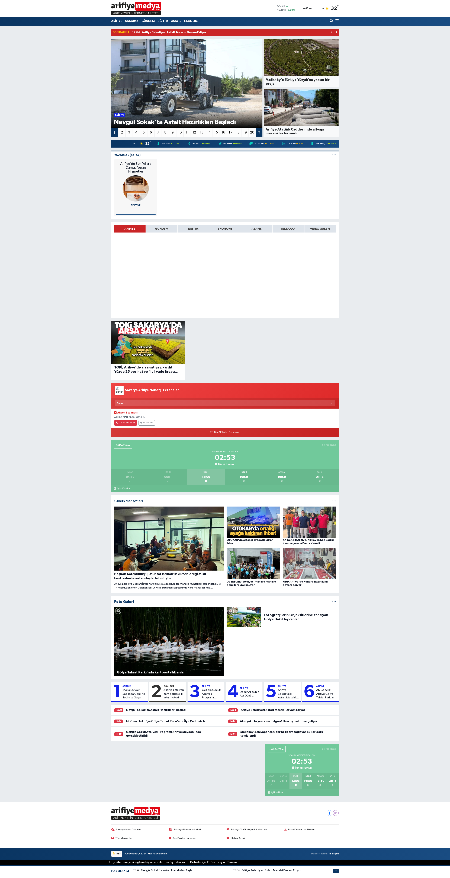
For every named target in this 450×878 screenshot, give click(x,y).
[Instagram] (336, 813)
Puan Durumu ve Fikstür (301, 829)
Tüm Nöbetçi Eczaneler (226, 432)
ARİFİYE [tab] (129, 228)
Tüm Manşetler (124, 838)
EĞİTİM (163, 21)
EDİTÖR (136, 205)
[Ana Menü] (336, 21)
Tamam (232, 862)
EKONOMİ (191, 21)
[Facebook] (329, 813)
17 (230, 132)
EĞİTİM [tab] (193, 228)
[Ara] (332, 21)
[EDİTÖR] (136, 188)
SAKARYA (132, 21)
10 (180, 132)
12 (194, 132)
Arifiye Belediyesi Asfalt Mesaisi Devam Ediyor (287, 694)
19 (245, 132)
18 (238, 132)
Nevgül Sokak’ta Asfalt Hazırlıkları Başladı (156, 709)
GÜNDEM (148, 21)
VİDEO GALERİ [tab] (320, 228)
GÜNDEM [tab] (161, 228)
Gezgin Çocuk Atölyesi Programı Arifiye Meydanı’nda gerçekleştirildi (212, 694)
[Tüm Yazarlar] (334, 155)
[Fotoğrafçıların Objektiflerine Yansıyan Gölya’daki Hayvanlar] (244, 617)
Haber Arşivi (238, 838)
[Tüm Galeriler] (334, 601)
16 (223, 132)
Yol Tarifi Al (148, 423)
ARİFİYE (116, 21)
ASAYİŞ (176, 21)
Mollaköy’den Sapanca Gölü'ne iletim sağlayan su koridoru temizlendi (134, 694)
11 (187, 132)
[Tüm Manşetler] (334, 501)
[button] (331, 32)
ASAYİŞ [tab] (257, 228)
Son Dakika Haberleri (184, 838)
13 (201, 132)
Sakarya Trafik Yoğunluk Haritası (249, 829)
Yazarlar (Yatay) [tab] (127, 155)
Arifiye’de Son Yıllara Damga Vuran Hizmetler (135, 167)
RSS (118, 853)
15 (216, 132)
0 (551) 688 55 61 (127, 423)
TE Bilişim (334, 853)
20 (252, 132)
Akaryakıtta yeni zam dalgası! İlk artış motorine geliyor (174, 694)
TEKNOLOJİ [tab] (288, 228)
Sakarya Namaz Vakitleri (187, 829)
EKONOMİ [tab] (225, 228)
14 (209, 132)
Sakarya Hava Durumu (128, 829)
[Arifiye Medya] (136, 8)
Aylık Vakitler (123, 488)
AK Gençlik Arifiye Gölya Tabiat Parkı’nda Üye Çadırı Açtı (326, 694)
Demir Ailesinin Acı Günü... (249, 694)
